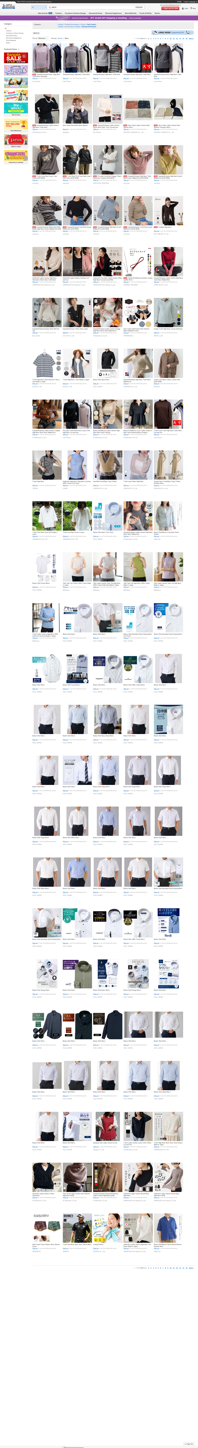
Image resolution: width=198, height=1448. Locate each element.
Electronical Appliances (14, 38)
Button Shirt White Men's (71, 837)
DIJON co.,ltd (36, 387)
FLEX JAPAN (97, 387)
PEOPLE (157, 387)
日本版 (179, 2)
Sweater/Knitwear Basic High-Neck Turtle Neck (167, 75)
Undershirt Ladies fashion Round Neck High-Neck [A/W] (166, 1194)
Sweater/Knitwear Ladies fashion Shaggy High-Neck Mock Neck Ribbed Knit (106, 330)
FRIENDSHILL (128, 336)
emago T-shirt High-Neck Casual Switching (168, 329)
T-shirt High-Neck (38, 481)
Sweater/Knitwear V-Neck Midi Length (75, 329)
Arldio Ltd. (157, 539)
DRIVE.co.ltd (158, 336)
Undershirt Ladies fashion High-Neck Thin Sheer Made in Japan (137, 1245)
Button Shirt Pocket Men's (41, 583)
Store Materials (130, 13)
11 (174, 39)
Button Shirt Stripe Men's (101, 787)
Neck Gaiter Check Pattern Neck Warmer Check (46, 1245)
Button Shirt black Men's (101, 380)
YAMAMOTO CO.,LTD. (40, 539)
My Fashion (97, 132)
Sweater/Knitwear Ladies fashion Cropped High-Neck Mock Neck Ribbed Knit (46, 431)
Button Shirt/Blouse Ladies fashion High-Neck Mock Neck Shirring (106, 431)
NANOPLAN (36, 1251)
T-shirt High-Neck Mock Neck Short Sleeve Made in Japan (168, 1144)
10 (170, 39)
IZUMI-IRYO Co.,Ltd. (161, 285)
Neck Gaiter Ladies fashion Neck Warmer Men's (137, 126)
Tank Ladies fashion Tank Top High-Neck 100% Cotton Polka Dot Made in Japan (106, 584)
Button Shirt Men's (69, 634)
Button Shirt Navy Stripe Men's (103, 736)
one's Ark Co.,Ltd (68, 336)
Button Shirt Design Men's (41, 990)
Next (190, 39)
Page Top (189, 1444)
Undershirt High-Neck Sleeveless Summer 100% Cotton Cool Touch (77, 482)
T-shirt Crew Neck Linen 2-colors (73, 532)
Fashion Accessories (72, 24)
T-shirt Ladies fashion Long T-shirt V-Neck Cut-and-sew (137, 1144)
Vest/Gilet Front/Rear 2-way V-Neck (105, 481)
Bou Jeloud (36, 336)
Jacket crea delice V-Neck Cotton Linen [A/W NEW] (167, 380)
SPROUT (66, 1251)
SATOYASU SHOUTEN (101, 183)
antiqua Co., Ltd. (98, 1150)
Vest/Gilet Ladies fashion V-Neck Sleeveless (43, 1194)
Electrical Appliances (113, 13)
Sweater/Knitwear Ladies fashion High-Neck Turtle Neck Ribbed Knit (168, 279)
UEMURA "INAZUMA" (131, 285)
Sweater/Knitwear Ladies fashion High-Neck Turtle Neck (45, 126)
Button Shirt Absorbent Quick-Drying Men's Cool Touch (138, 635)
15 (186, 39)
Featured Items (10, 49)
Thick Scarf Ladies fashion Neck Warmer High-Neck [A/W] (76, 1194)
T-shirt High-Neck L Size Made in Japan (76, 380)
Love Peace (36, 81)
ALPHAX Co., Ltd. (99, 1251)
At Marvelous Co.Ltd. (39, 132)
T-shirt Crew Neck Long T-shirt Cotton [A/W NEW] (44, 177)
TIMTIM (35, 488)
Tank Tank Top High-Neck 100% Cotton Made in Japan (137, 584)
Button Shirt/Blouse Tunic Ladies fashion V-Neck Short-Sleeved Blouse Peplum (138, 431)
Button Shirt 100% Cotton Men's (134, 685)
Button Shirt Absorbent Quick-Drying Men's (168, 634)
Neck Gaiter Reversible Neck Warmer (75, 125)
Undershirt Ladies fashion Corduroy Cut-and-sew (76, 279)
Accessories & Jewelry (73, 27)
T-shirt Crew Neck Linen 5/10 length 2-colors (45, 533)
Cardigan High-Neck (163, 227)
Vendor (60, 38)
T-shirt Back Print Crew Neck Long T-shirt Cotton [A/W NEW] (77, 177)
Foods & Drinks (146, 13)
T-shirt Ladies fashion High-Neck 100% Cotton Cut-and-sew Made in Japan (45, 635)
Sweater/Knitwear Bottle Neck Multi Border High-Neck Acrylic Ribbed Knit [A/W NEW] (46, 228)
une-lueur (35, 183)
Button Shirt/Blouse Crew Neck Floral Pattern (166, 533)
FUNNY (65, 488)
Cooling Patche (98, 1244)
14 (183, 39)
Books (157, 13)
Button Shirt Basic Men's (101, 990)
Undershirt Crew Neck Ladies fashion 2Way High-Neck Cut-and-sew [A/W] (107, 279)
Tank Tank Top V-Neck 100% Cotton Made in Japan (77, 584)
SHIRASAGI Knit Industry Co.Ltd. (43, 285)
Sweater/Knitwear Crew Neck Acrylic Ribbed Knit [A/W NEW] (77, 228)
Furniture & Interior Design (75, 13)
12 (177, 39)
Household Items (95, 13)
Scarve (83, 24)
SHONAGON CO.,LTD (161, 1150)
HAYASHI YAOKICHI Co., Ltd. (134, 132)
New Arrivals (45, 13)
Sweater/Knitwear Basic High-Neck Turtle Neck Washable (46, 75)
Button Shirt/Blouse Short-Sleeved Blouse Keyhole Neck (168, 1245)
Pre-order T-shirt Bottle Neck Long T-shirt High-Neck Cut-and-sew (76, 431)
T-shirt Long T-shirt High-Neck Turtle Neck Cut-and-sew (168, 431)
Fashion (58, 13)
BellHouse (66, 590)
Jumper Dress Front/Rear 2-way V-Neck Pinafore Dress (167, 482)
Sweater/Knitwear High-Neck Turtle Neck (76, 74)
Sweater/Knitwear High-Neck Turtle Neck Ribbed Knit (137, 380)
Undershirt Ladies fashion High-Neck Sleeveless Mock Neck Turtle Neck (44, 279)
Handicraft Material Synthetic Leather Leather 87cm (138, 279)
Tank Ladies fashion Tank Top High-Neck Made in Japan (167, 584)
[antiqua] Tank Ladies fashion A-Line (105, 1143)
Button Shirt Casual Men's (71, 685)
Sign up (34, 78)
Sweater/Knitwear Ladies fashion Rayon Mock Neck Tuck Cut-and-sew (106, 126)
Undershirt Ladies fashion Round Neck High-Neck (136, 1194)
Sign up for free (171, 8)
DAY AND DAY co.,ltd (161, 234)
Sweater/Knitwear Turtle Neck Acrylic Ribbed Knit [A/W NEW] (138, 228)
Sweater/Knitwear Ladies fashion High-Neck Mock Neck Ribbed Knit (138, 533)
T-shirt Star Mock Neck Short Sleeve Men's (77, 1244)
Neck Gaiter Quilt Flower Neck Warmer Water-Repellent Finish (136, 330)
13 (180, 39)
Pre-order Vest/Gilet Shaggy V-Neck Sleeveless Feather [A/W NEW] (107, 177)
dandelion (66, 132)
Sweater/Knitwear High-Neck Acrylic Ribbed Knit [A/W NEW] (168, 177)
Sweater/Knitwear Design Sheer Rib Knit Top (45, 330)
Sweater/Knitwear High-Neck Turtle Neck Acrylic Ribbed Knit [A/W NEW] (137, 177)
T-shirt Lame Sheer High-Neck (133, 481)
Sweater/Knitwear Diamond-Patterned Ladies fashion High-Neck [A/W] (105, 1194)
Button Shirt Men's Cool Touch (103, 532)
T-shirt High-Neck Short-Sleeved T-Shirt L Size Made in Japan (46, 380)
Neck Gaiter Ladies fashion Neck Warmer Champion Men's (167, 126)
